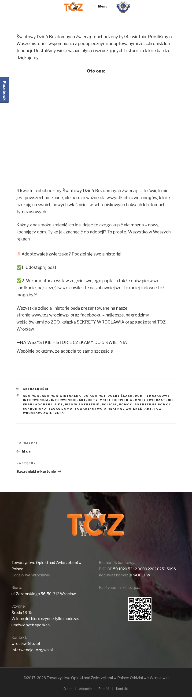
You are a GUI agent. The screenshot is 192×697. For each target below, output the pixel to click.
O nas (67, 689)
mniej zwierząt (150, 400)
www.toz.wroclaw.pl (50, 314)
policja (109, 404)
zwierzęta (53, 413)
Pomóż (103, 689)
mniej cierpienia (116, 400)
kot (82, 400)
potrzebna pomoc (153, 404)
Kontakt (122, 689)
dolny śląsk (120, 395)
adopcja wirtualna (61, 395)
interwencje (64, 400)
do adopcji (95, 395)
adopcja (31, 395)
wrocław (32, 413)
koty (93, 400)
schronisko (35, 408)
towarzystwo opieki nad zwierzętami (113, 408)
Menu (102, 6)
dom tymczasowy (152, 395)
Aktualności (36, 389)
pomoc (126, 404)
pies (59, 404)
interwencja (36, 400)
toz (158, 408)
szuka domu (61, 408)
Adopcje (85, 689)
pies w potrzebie (82, 404)
